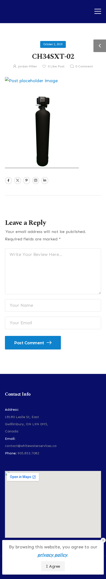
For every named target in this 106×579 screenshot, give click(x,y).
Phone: (11, 453)
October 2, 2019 (53, 44)
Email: (10, 439)
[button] (103, 540)
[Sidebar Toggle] (99, 45)
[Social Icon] (8, 180)
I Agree (53, 566)
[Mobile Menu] (97, 11)
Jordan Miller (27, 66)
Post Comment (29, 343)
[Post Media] (53, 81)
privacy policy (52, 555)
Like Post (56, 66)
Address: (12, 409)
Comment (84, 66)
